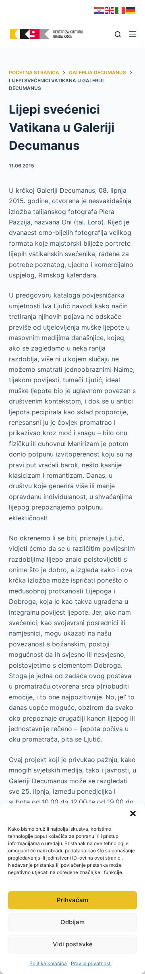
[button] (133, 813)
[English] (110, 10)
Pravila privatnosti (91, 963)
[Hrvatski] (99, 10)
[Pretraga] (118, 34)
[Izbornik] (132, 34)
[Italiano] (120, 10)
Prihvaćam (72, 900)
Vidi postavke (73, 944)
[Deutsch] (131, 10)
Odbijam (72, 922)
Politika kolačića (48, 963)
